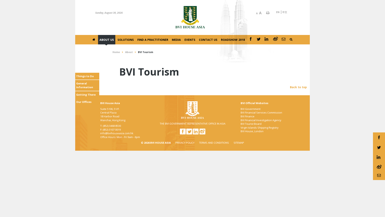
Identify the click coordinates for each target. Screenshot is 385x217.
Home (116, 52)
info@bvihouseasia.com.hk (116, 133)
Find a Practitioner (152, 40)
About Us (106, 40)
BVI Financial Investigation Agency (261, 120)
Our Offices (83, 102)
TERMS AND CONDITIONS (214, 142)
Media (176, 40)
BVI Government (250, 109)
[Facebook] (250, 39)
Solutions (126, 40)
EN (278, 12)
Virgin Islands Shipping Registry (260, 127)
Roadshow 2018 (233, 40)
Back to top (87, 109)
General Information (84, 85)
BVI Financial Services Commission (261, 112)
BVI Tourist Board (251, 124)
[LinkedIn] (267, 39)
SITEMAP (239, 142)
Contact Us (208, 40)
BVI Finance (247, 116)
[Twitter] (258, 39)
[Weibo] (275, 39)
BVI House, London (252, 131)
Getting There (86, 94)
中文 (284, 12)
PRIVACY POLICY (185, 142)
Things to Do (85, 76)
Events (189, 40)
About (129, 52)
